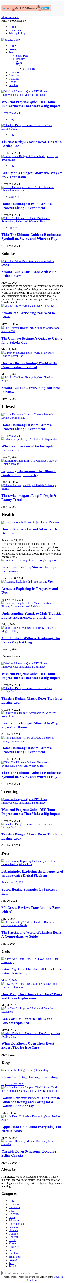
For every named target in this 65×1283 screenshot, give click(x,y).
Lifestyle (14, 75)
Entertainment (17, 1223)
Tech (11, 1263)
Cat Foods (29, 68)
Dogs (19, 62)
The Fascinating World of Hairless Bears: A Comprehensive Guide (31, 934)
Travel (12, 1266)
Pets (11, 52)
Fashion (13, 85)
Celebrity (14, 78)
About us (14, 26)
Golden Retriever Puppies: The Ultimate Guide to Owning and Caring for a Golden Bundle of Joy (31, 1102)
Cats (18, 65)
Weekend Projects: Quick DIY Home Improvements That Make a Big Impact (30, 676)
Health (12, 81)
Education (14, 1220)
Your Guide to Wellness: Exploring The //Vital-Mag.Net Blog (30, 640)
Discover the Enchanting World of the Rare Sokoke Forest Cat (29, 365)
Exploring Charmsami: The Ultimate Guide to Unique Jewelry (28, 473)
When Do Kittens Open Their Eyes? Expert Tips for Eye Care (28, 1045)
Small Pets (22, 55)
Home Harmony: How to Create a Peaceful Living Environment (26, 206)
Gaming (13, 1233)
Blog (11, 119)
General (13, 1236)
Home (12, 45)
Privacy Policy (17, 33)
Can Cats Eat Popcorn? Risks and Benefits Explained (26, 1021)
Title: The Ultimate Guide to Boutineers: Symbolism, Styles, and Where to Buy (31, 237)
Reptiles (20, 58)
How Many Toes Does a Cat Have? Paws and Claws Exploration (31, 996)
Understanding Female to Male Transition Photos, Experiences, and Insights (32, 615)
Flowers (13, 227)
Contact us (15, 30)
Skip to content (10, 17)
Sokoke (13, 49)
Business (14, 72)
